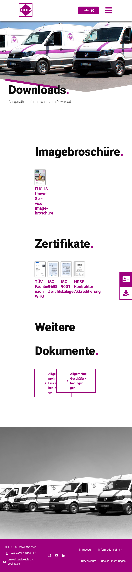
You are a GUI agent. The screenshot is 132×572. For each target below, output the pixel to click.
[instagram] (49, 555)
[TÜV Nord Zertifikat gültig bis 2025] (40, 263)
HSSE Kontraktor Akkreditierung (87, 286)
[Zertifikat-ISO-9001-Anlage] (66, 263)
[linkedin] (64, 555)
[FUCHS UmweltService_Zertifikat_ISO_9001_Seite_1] (53, 263)
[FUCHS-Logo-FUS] (26, 4)
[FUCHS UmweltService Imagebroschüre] (40, 171)
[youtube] (56, 555)
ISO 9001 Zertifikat (56, 286)
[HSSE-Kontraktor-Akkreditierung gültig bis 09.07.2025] (79, 263)
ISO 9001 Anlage (67, 286)
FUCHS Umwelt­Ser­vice (42, 196)
